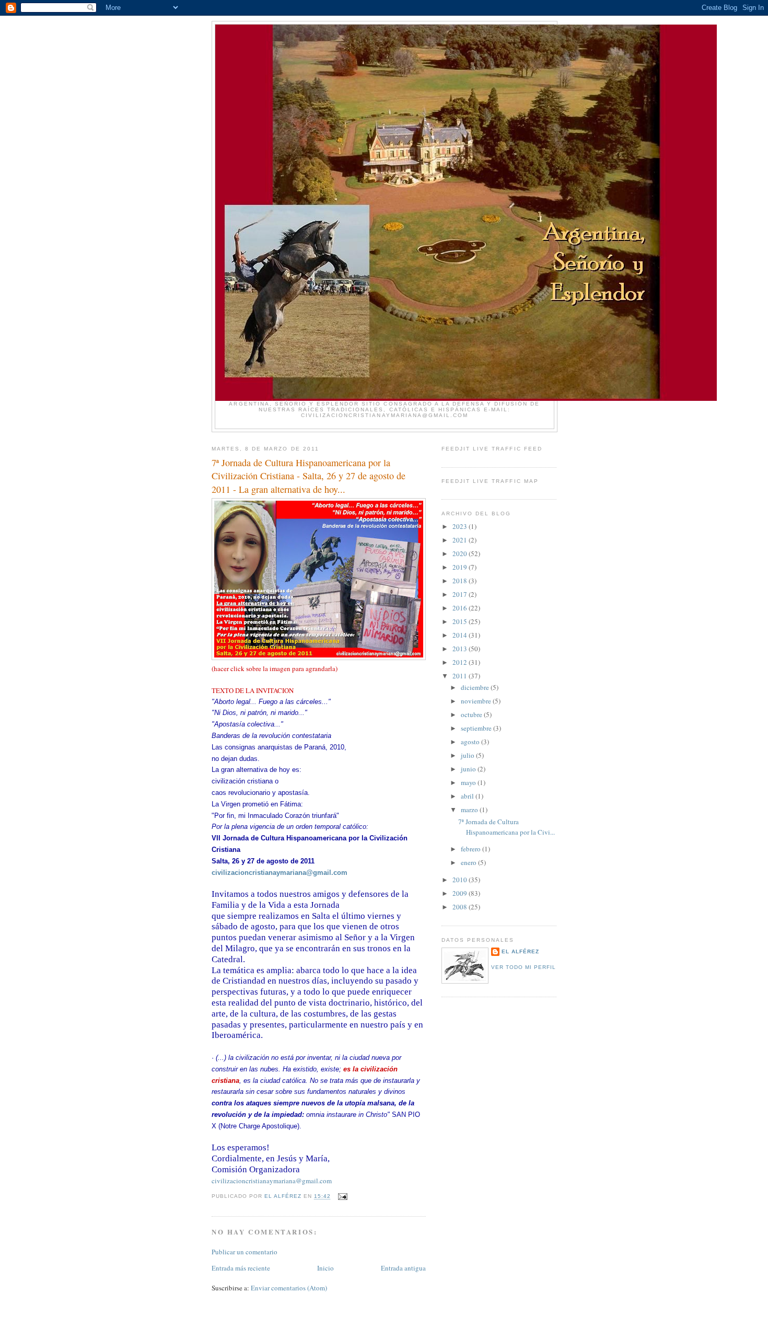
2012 (460, 662)
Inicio (325, 1268)
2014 (460, 635)
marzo (470, 809)
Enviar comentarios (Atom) (289, 1287)
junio (469, 769)
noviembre (477, 701)
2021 (460, 540)
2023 (460, 526)
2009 (460, 893)
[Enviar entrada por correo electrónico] (342, 1196)
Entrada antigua (403, 1268)
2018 (460, 580)
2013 (460, 648)
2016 (460, 608)
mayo (469, 782)
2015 (460, 621)
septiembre (477, 728)
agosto (471, 741)
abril (468, 796)
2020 (460, 553)
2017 (460, 594)
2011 (460, 675)
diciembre (476, 687)
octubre (472, 714)
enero (469, 862)
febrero (471, 848)
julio (468, 755)
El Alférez (520, 951)
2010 (460, 879)
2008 (460, 906)
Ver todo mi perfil (523, 967)
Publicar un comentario (244, 1251)
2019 (460, 567)
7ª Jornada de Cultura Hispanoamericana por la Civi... (506, 827)
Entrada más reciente (241, 1268)
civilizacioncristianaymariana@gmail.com (279, 872)
